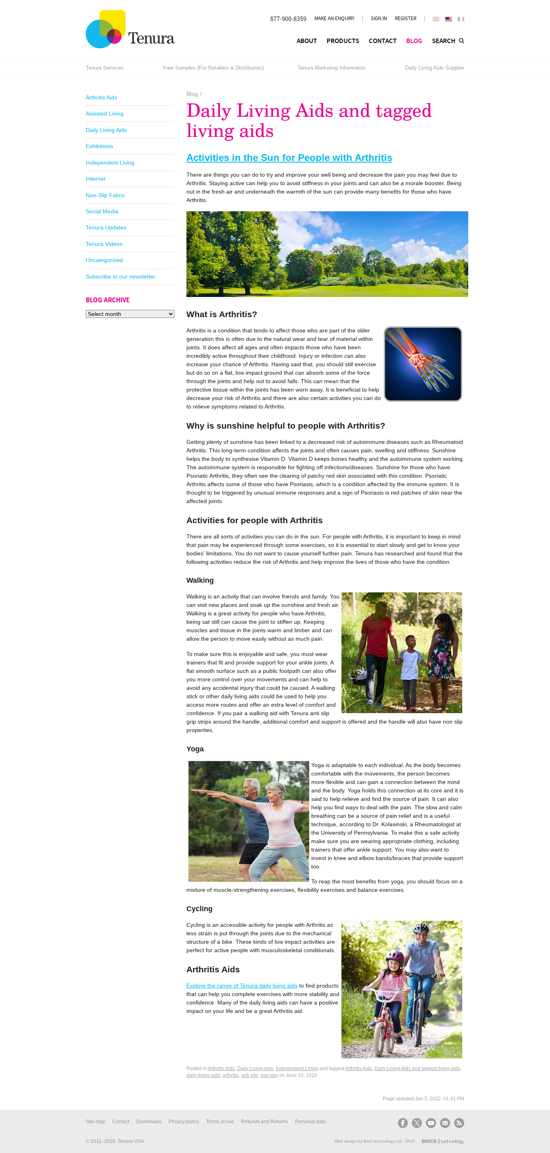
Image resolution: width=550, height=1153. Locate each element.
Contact (120, 1121)
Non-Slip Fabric (105, 195)
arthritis (231, 1075)
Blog (192, 94)
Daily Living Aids (106, 130)
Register (405, 18)
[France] (461, 19)
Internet (95, 178)
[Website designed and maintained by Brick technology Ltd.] (443, 1141)
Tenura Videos (104, 244)
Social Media (102, 211)
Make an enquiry (334, 18)
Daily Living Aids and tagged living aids (417, 1068)
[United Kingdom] (436, 19)
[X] (417, 1123)
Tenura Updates (106, 227)
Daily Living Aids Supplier (434, 68)
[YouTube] (431, 1123)
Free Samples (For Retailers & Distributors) (213, 68)
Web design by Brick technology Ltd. (369, 1141)
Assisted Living (105, 113)
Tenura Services (105, 68)
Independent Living (110, 162)
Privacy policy (184, 1121)
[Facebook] (404, 1123)
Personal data (310, 1121)
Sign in (379, 18)
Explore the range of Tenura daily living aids (242, 985)
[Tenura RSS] (458, 1123)
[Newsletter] (445, 1123)
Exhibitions (99, 146)
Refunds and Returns (264, 1121)
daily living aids (203, 1075)
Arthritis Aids (101, 97)
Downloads (148, 1121)
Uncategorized (104, 260)
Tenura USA (131, 1141)
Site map (95, 1121)
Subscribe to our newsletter (120, 276)
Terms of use (220, 1121)
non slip (269, 1075)
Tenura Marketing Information (332, 68)
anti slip (249, 1075)
